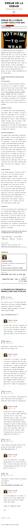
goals (9, 246)
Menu (14, 12)
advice (5, 244)
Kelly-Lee (8, 439)
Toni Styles (8, 297)
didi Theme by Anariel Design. (10, 524)
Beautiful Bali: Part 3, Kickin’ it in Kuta (15, 279)
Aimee (7, 473)
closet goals (14, 244)
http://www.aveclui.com (7, 449)
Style (7, 243)
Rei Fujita (8, 391)
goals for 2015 (14, 246)
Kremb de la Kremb (6, 27)
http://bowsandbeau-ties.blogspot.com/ (12, 485)
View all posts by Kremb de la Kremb (12, 267)
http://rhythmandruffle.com (8, 314)
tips (19, 246)
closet (9, 244)
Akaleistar (8, 341)
